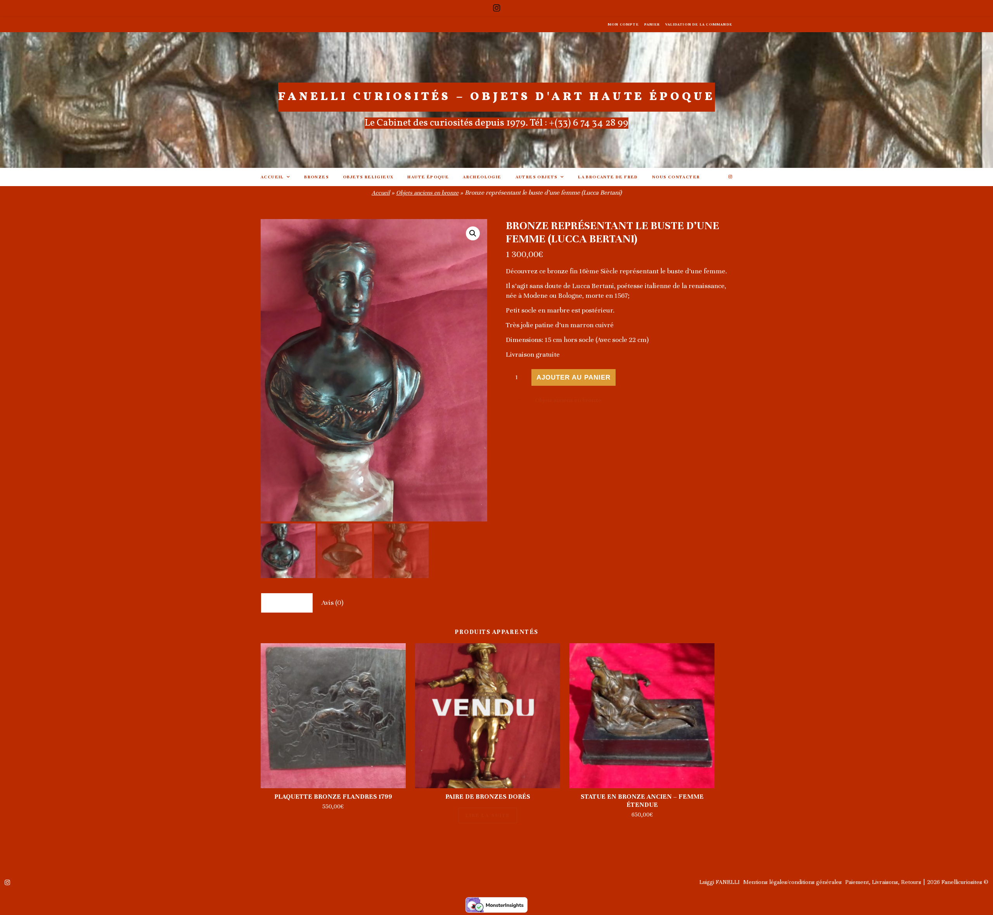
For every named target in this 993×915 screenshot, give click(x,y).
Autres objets (537, 177)
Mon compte (623, 24)
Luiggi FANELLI (719, 882)
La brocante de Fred (608, 177)
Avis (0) (332, 602)
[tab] (287, 603)
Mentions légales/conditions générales (792, 882)
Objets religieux (368, 177)
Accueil (272, 177)
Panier (652, 24)
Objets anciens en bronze (427, 192)
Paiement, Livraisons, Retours (883, 882)
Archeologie (482, 177)
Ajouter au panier (573, 377)
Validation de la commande (698, 24)
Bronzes (316, 177)
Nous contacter (676, 177)
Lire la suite (487, 815)
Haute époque (428, 177)
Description (287, 602)
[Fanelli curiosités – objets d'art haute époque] (496, 100)
